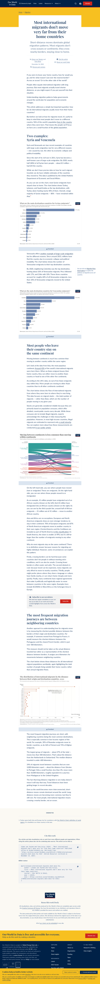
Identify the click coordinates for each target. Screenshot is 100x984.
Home (20, 12)
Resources (48, 3)
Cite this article (63, 59)
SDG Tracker (55, 965)
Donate (87, 3)
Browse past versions (39, 67)
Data (34, 3)
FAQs (27, 959)
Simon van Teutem (37, 59)
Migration (27, 12)
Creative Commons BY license (31, 908)
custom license (17, 955)
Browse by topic (26, 3)
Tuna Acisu (37, 61)
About (57, 3)
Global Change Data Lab (30, 945)
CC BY (31, 949)
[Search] (76, 3)
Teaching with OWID (57, 968)
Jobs (68, 961)
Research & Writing (89, 947)
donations (28, 974)
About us (70, 947)
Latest (40, 3)
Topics (53, 947)
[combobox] (76, 3)
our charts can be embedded (48, 923)
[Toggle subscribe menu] (80, 3)
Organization (71, 951)
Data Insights (55, 954)
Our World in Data (12, 3)
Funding (69, 954)
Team (69, 957)
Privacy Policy (82, 978)
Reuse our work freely (63, 62)
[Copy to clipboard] (76, 847)
